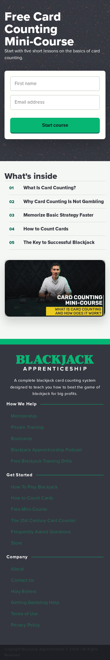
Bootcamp (21, 438)
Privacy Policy (25, 625)
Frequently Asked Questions (41, 532)
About (17, 569)
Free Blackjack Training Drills (41, 461)
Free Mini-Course (29, 509)
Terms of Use (24, 614)
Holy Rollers (23, 591)
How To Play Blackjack (34, 487)
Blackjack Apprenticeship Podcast (46, 450)
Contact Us (22, 580)
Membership (24, 416)
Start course (55, 125)
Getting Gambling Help (35, 602)
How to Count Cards (32, 498)
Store (16, 543)
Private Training (27, 427)
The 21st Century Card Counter (43, 520)
